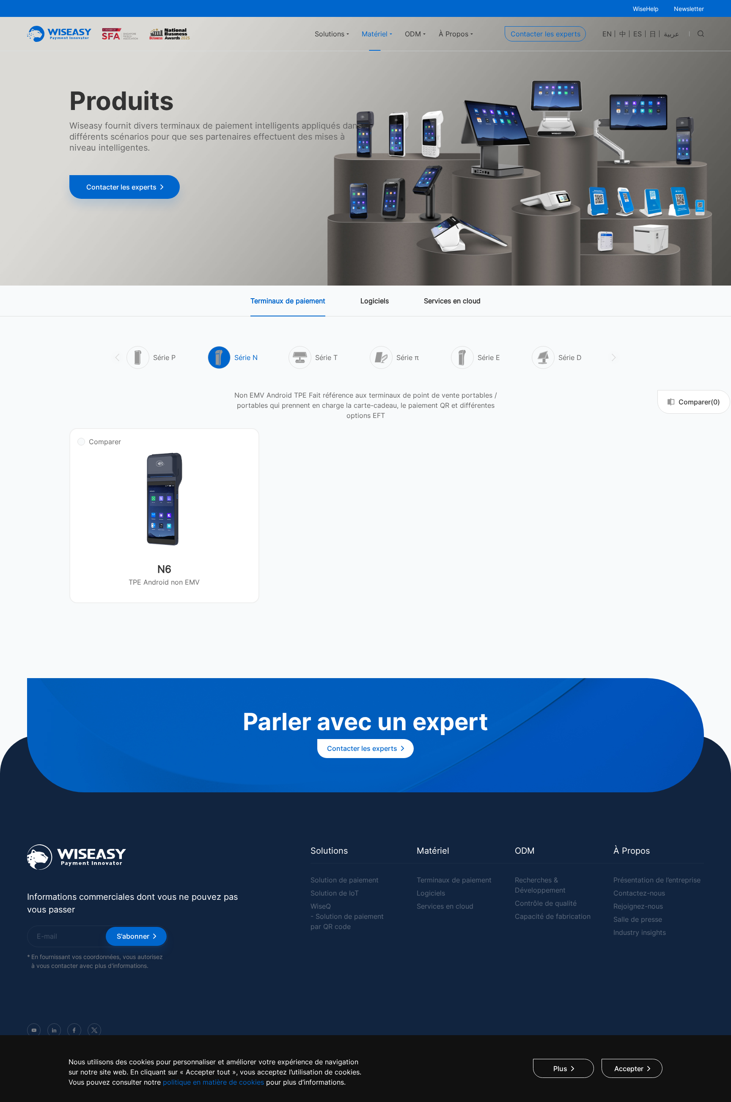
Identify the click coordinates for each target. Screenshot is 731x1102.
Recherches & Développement (540, 885)
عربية (671, 33)
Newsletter (689, 8)
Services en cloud (452, 301)
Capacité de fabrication (553, 916)
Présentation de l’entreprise (657, 880)
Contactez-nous (639, 893)
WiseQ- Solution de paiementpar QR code (347, 916)
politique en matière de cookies (213, 1082)
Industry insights (639, 932)
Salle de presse (637, 919)
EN (607, 33)
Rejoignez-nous (638, 906)
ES (637, 33)
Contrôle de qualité (546, 903)
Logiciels (374, 301)
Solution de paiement (345, 880)
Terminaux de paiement (287, 301)
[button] (117, 357)
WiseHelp (646, 8)
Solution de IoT (335, 893)
